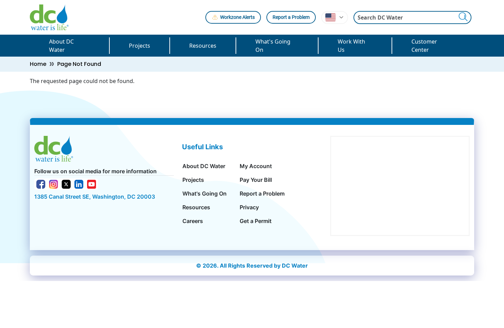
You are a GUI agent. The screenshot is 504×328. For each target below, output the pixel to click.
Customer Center (424, 46)
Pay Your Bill (256, 179)
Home (38, 64)
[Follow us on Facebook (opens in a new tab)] (40, 183)
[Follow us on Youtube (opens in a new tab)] (91, 183)
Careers (192, 221)
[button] (334, 17)
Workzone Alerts (237, 17)
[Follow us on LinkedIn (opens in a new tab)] (78, 183)
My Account (256, 166)
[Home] (52, 17)
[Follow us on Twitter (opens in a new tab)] (66, 183)
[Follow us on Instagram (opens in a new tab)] (53, 183)
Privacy (249, 207)
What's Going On (272, 46)
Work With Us (351, 46)
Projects (139, 45)
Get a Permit (256, 221)
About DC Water (61, 46)
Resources (202, 45)
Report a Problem (291, 17)
